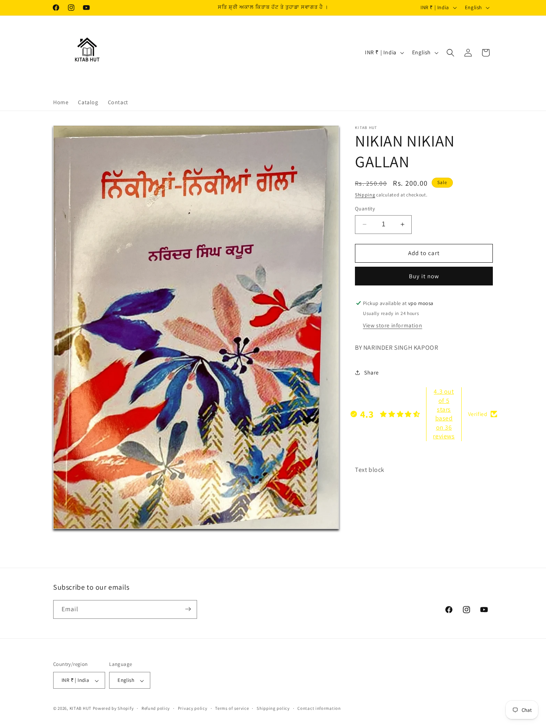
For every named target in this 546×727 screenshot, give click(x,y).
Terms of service (232, 708)
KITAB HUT (81, 708)
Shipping (365, 195)
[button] (450, 52)
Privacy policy (192, 708)
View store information (392, 325)
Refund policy (155, 708)
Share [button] (371, 372)
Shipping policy (273, 708)
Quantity (365, 208)
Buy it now (424, 276)
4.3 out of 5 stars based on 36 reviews (443, 413)
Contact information (319, 708)
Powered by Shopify (113, 708)
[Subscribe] (188, 609)
